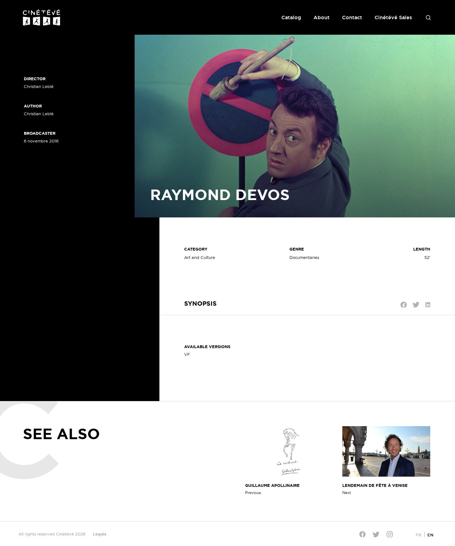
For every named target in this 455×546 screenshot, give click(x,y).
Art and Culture (199, 257)
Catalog (291, 17)
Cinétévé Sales (393, 17)
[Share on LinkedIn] (427, 304)
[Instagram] (390, 534)
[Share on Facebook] (404, 305)
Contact (352, 17)
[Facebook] (362, 534)
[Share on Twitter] (416, 305)
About (322, 17)
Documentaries (304, 257)
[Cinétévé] (41, 17)
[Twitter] (376, 534)
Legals (99, 534)
